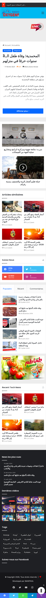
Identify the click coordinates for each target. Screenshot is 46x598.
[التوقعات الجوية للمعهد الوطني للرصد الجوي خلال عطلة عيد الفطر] (10, 334)
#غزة (17, 548)
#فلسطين (25, 548)
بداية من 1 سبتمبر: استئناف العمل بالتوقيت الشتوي (12, 243)
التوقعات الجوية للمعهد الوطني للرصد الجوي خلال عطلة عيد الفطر (30, 333)
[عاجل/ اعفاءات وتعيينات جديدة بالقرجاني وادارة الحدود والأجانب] (10, 300)
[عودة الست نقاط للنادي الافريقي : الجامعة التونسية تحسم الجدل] (10, 323)
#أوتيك (15, 535)
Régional (17, 50)
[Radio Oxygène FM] (11, 13)
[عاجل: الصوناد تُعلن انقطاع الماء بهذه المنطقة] (10, 346)
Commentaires (36, 289)
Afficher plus (22, 111)
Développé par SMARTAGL (23, 581)
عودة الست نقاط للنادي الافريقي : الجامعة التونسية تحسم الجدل (31, 320)
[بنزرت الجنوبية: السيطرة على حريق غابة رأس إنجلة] (34, 425)
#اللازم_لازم (17, 539)
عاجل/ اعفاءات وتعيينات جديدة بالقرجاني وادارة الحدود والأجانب (31, 298)
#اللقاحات (28, 539)
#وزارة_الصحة (15, 552)
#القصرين (37, 535)
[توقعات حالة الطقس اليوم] (8, 508)
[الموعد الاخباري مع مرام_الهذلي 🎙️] (23, 508)
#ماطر (5, 552)
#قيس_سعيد (36, 548)
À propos (27, 552)
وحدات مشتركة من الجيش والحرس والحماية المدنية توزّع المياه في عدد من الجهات (12, 218)
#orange (6, 535)
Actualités (16, 45)
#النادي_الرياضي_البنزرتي (11, 544)
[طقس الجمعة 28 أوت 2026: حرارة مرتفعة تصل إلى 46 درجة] (34, 234)
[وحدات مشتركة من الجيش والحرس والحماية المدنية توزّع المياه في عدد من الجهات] (12, 206)
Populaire (7, 289)
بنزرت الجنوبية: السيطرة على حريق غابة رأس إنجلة (34, 434)
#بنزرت (33, 544)
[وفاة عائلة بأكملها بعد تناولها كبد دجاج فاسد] (10, 311)
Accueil (7, 45)
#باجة (25, 544)
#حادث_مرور (7, 548)
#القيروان (6, 539)
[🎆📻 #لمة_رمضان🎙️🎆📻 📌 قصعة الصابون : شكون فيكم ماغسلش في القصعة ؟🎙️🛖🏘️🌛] (37, 500)
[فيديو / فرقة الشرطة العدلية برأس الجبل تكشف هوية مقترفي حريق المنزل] (8, 500)
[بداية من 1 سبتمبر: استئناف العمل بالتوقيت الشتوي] (12, 234)
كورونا (36, 552)
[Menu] (43, 14)
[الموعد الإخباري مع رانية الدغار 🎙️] (23, 500)
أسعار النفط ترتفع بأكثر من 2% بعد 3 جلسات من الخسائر (34, 217)
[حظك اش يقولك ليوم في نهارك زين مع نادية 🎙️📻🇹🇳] (8, 517)
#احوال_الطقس (26, 535)
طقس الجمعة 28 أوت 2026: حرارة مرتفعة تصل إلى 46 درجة (34, 244)
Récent (21, 289)
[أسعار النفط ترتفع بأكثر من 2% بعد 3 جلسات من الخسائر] (34, 206)
